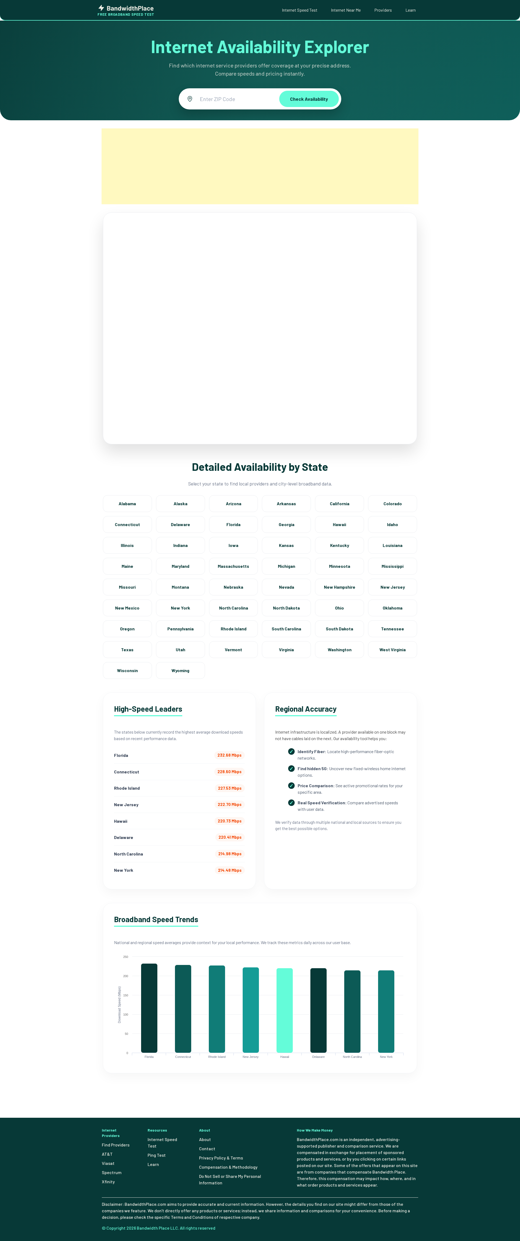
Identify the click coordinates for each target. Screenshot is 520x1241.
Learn (410, 9)
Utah (180, 649)
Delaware (180, 524)
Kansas (286, 545)
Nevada (286, 586)
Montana (180, 586)
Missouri (127, 586)
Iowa (233, 545)
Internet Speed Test (299, 9)
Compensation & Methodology (228, 1166)
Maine (127, 566)
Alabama (127, 503)
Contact (207, 1148)
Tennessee (392, 628)
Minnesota (339, 566)
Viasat (108, 1163)
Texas (127, 649)
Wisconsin (127, 670)
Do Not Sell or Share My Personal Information (230, 1179)
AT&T (107, 1153)
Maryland (180, 566)
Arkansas (286, 503)
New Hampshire (339, 586)
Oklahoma (392, 607)
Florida (233, 524)
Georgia (286, 524)
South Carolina (286, 628)
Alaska (180, 503)
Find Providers (115, 1144)
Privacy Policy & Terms (221, 1157)
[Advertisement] (260, 166)
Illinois (127, 545)
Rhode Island (233, 628)
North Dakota (286, 607)
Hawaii (339, 524)
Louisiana (392, 545)
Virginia (286, 649)
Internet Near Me (346, 9)
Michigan (286, 566)
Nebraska (233, 586)
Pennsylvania (180, 628)
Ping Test (157, 1155)
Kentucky (339, 545)
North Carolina (233, 607)
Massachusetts (233, 566)
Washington (340, 649)
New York (180, 607)
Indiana (180, 545)
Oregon (127, 628)
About (205, 1139)
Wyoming (180, 670)
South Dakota (339, 628)
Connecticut (127, 524)
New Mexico (127, 607)
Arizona (233, 503)
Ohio (339, 607)
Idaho (392, 524)
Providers (383, 9)
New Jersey (393, 586)
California (339, 503)
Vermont (233, 649)
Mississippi (393, 566)
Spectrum (112, 1172)
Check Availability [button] (309, 99)
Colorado (393, 503)
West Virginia (392, 649)
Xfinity (108, 1181)
